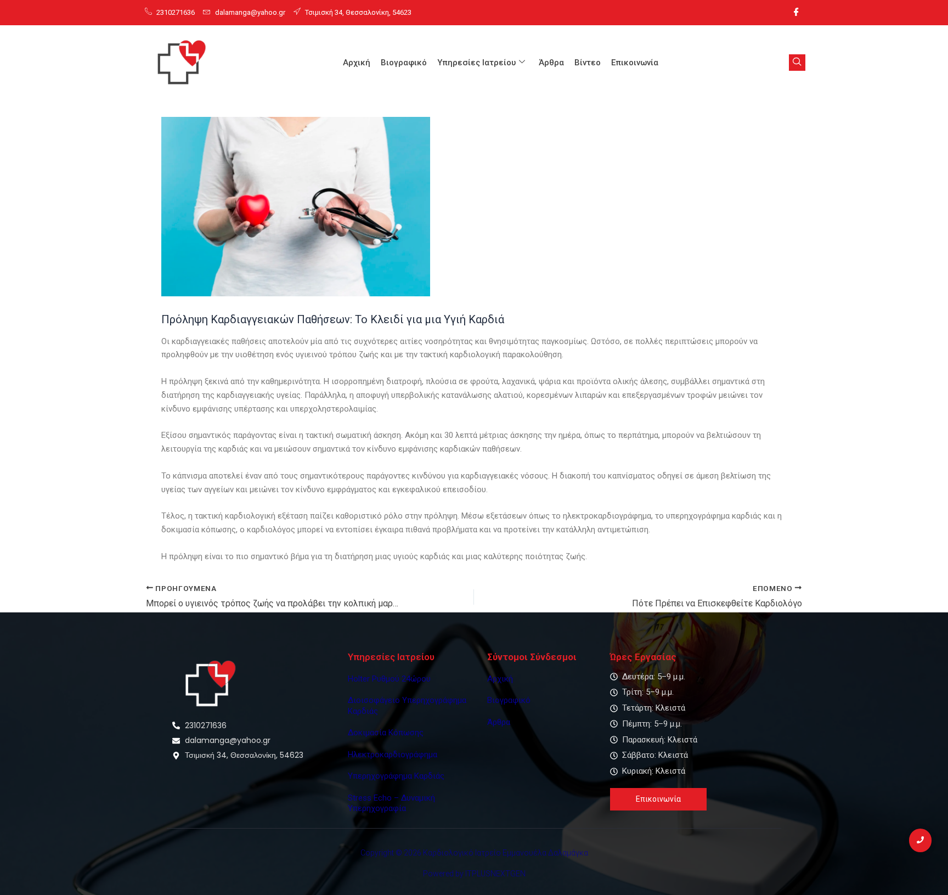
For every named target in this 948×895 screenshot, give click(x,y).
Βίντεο (587, 62)
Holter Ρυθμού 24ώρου (389, 679)
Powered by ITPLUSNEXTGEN (474, 873)
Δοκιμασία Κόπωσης (386, 733)
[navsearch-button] (797, 62)
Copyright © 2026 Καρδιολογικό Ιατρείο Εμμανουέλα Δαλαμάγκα (474, 852)
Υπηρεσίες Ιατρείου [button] (476, 62)
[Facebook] (796, 12)
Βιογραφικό (404, 62)
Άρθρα (551, 62)
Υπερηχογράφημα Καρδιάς (396, 776)
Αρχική (356, 62)
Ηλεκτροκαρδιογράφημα (392, 754)
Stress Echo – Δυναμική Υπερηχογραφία (391, 803)
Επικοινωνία (634, 62)
